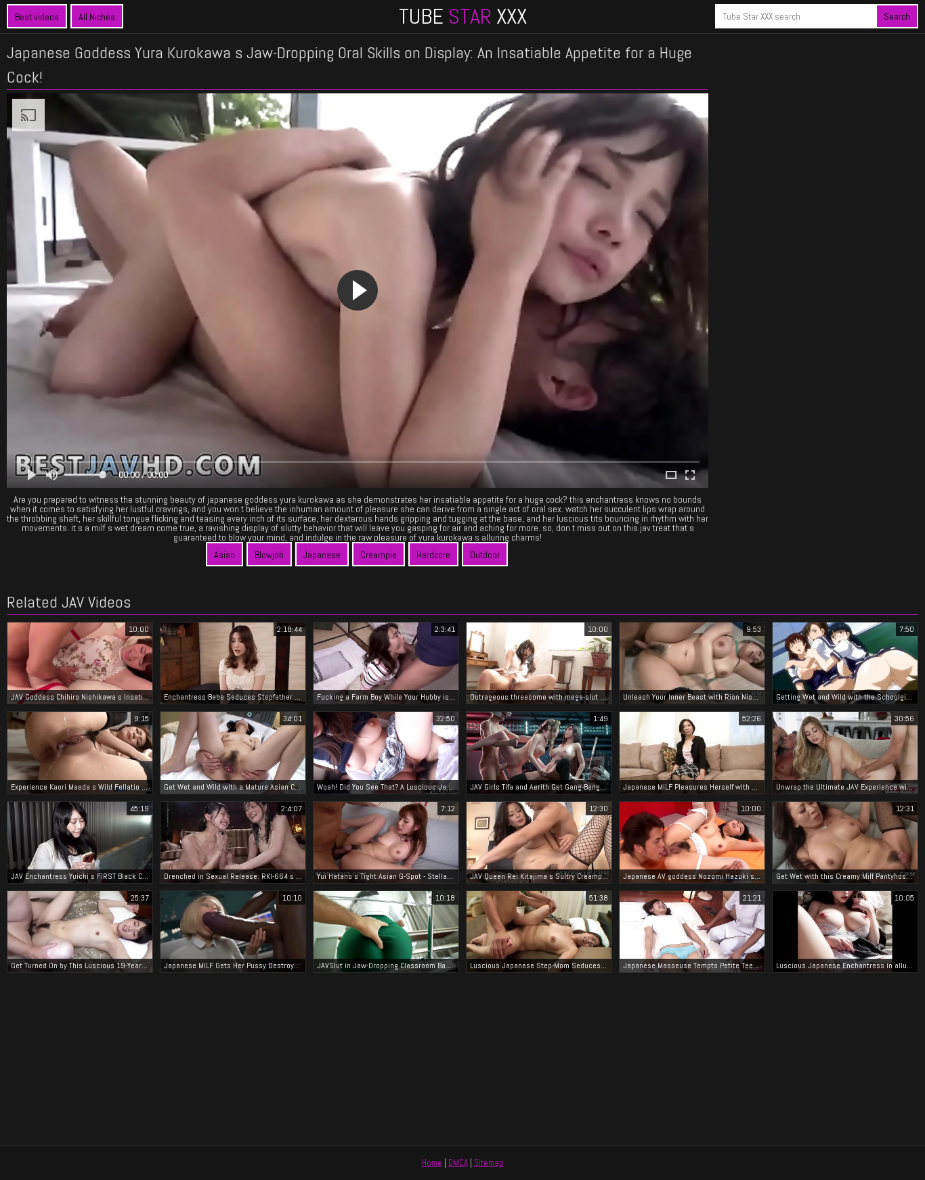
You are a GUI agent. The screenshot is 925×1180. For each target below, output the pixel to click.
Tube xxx (463, 16)
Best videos (37, 17)
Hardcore (433, 555)
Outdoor (485, 555)
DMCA (458, 1162)
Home (432, 1162)
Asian (224, 555)
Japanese (322, 555)
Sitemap (489, 1162)
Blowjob (269, 555)
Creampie (378, 555)
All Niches (97, 17)
